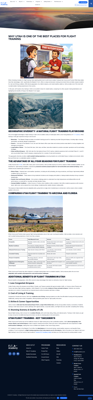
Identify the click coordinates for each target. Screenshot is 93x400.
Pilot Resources (57, 1)
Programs (38, 1)
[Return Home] (14, 346)
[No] (90, 398)
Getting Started (47, 1)
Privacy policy (64, 397)
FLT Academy (76, 134)
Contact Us (37, 4)
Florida (20, 164)
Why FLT (21, 1)
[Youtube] (18, 353)
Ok (58, 397)
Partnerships (29, 1)
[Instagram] (14, 353)
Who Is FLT (12, 1)
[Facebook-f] (10, 353)
